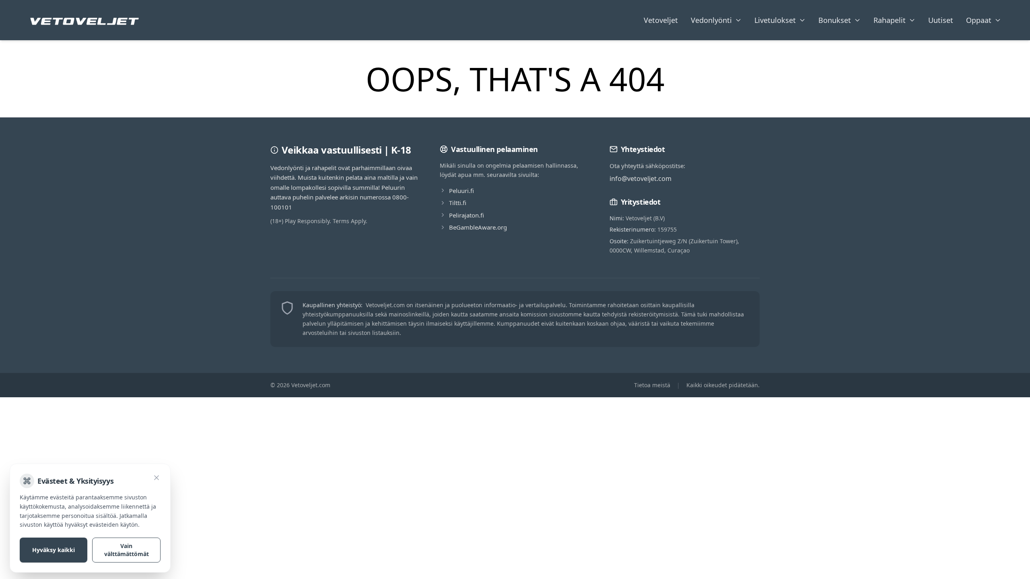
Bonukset (834, 20)
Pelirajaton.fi (466, 215)
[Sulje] (156, 478)
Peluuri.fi (461, 191)
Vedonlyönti (711, 20)
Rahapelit (889, 20)
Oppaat (978, 20)
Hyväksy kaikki (53, 550)
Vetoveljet (661, 20)
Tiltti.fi (457, 203)
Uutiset (940, 20)
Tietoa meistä (652, 385)
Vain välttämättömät (126, 550)
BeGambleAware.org (478, 227)
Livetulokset (775, 20)
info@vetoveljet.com (641, 178)
